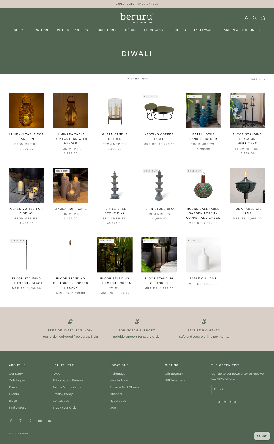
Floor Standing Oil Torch (159, 280)
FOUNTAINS (153, 29)
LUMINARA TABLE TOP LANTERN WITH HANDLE (70, 139)
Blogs (13, 401)
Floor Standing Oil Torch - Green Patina (114, 283)
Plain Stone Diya (159, 208)
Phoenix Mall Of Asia (124, 387)
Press (13, 387)
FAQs (56, 374)
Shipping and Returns (68, 380)
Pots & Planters (72, 29)
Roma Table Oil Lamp (247, 211)
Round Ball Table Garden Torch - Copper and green (203, 213)
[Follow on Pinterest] (30, 421)
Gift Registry (174, 374)
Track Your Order (65, 407)
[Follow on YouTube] (40, 421)
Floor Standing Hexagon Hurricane (247, 139)
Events (14, 394)
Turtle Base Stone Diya (115, 211)
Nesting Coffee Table (159, 136)
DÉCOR (131, 29)
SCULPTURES (107, 29)
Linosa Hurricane (70, 208)
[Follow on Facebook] (11, 421)
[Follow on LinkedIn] (49, 421)
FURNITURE (40, 29)
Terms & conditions (67, 387)
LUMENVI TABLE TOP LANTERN (26, 136)
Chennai (116, 394)
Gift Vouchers (175, 380)
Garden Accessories (240, 29)
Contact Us (61, 401)
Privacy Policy (63, 394)
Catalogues (17, 380)
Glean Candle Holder (115, 136)
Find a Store (17, 407)
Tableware (204, 29)
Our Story (16, 374)
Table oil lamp (203, 278)
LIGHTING (178, 29)
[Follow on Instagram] (20, 421)
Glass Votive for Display (26, 211)
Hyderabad (118, 401)
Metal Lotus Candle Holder (203, 136)
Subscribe (227, 402)
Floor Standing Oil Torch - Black (26, 280)
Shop (18, 29)
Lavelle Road (119, 380)
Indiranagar (118, 374)
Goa (113, 407)
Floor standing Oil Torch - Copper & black (70, 283)
